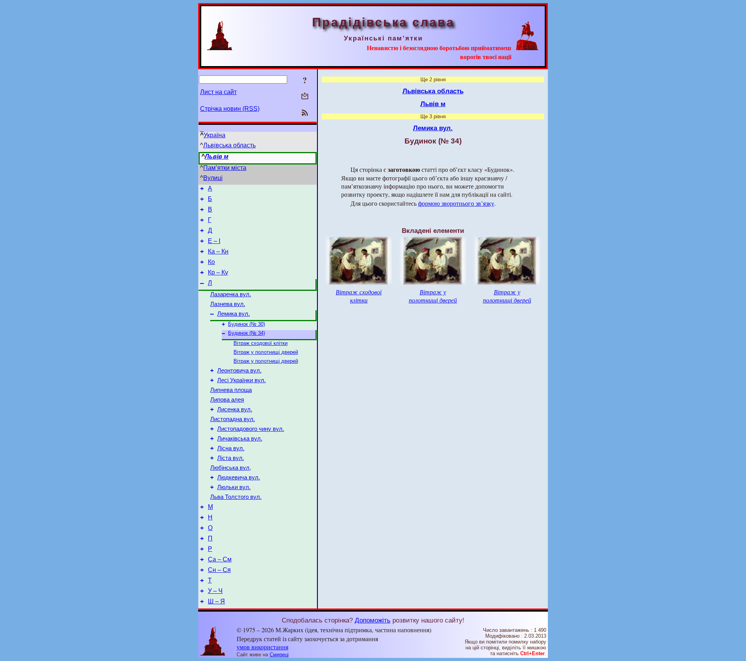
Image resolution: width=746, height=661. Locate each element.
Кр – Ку (218, 272)
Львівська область (229, 145)
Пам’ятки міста (224, 167)
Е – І (214, 241)
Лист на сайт (218, 92)
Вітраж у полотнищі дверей (266, 352)
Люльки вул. (234, 487)
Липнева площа (231, 390)
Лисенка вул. (234, 409)
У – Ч (215, 591)
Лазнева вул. (227, 304)
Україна (214, 135)
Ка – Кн (218, 251)
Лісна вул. (230, 448)
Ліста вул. (230, 458)
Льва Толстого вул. (235, 497)
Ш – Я (216, 601)
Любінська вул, (230, 468)
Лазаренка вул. (230, 294)
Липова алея (227, 400)
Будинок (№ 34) (246, 333)
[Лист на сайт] (304, 97)
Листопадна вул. (232, 419)
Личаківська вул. (239, 438)
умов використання (262, 647)
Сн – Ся (219, 570)
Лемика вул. (233, 314)
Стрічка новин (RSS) (230, 108)
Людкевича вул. (238, 477)
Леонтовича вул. (239, 370)
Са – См (220, 559)
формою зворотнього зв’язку (456, 203)
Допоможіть (372, 620)
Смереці (279, 655)
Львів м (216, 156)
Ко (211, 262)
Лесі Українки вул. (241, 380)
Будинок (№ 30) (246, 324)
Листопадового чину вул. (250, 429)
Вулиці (213, 178)
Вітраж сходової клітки (261, 343)
